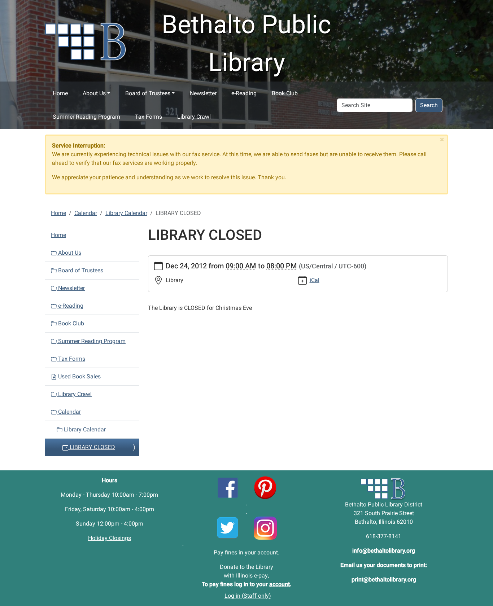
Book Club (285, 93)
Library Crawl (194, 116)
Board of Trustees (147, 93)
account (267, 552)
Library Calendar (126, 213)
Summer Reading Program (86, 116)
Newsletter (203, 93)
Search (429, 105)
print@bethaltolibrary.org (384, 579)
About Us (94, 93)
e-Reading (244, 93)
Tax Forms (148, 116)
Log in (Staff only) (247, 595)
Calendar (85, 213)
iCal (314, 280)
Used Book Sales (79, 376)
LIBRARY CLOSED (91, 447)
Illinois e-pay (252, 575)
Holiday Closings (109, 538)
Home (60, 93)
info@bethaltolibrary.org (383, 550)
